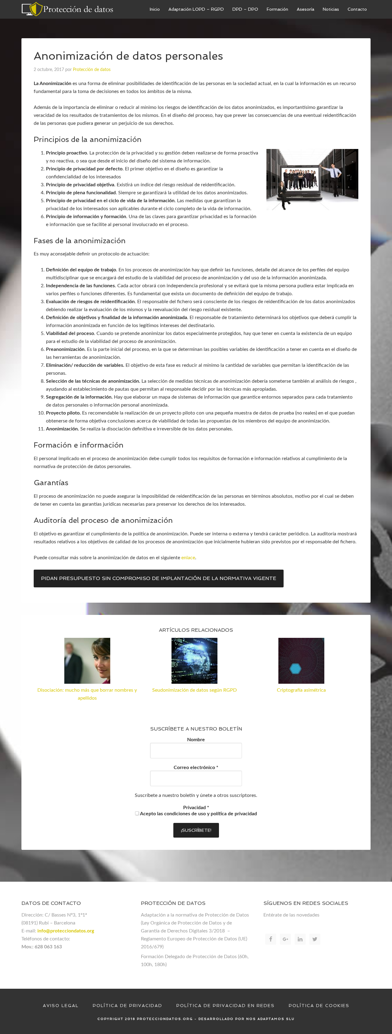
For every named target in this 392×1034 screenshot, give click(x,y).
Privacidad (196, 807)
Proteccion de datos (67, 9)
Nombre (196, 739)
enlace (188, 557)
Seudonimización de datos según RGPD (194, 690)
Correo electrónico (196, 767)
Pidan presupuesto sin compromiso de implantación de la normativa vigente (158, 578)
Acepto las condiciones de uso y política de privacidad (198, 813)
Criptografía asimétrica (301, 690)
